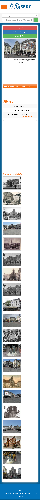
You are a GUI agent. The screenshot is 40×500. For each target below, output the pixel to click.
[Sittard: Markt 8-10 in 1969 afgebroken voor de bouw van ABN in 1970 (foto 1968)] (12, 198)
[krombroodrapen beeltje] (12, 350)
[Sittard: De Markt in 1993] (12, 213)
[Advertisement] (20, 141)
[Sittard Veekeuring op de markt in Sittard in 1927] (12, 289)
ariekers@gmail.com (14, 493)
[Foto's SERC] (20, 6)
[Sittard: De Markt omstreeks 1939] (12, 244)
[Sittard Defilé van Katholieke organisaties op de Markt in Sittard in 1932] (12, 335)
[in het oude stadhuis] (12, 411)
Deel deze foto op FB (20, 32)
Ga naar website (26, 116)
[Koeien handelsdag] (12, 259)
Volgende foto (20, 36)
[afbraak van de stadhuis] (12, 183)
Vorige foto (20, 28)
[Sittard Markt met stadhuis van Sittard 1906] (12, 274)
